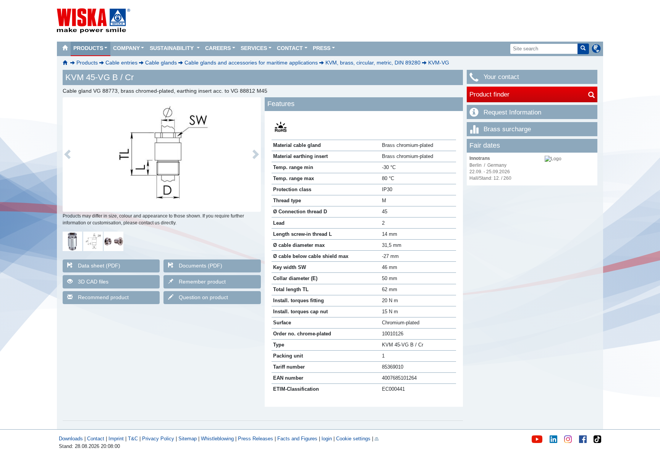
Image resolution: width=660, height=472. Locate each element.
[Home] (65, 49)
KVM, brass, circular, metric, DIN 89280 (373, 63)
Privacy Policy (158, 438)
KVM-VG (438, 63)
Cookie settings (353, 438)
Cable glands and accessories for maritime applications (251, 63)
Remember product (202, 282)
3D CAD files (93, 282)
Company (126, 48)
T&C (133, 438)
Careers (218, 48)
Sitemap (187, 438)
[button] (68, 154)
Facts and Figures (297, 438)
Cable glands (161, 63)
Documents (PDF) (200, 266)
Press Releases (255, 438)
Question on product (203, 297)
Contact (290, 48)
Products (88, 48)
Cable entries (121, 63)
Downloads (71, 438)
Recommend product (103, 297)
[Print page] (377, 438)
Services (254, 48)
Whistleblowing (218, 438)
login (327, 438)
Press (321, 48)
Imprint (116, 438)
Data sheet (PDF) (99, 266)
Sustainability (172, 48)
